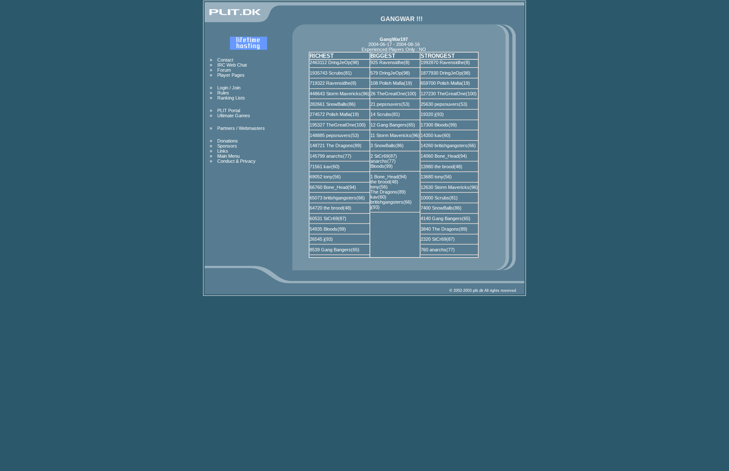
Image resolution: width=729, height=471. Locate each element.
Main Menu (228, 156)
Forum (224, 70)
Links (222, 150)
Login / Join (228, 87)
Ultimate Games (233, 115)
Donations (227, 140)
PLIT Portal (228, 110)
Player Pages (231, 75)
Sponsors (227, 145)
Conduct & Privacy (236, 161)
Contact (225, 59)
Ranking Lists (231, 97)
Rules (223, 92)
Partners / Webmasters (241, 128)
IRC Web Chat (232, 64)
